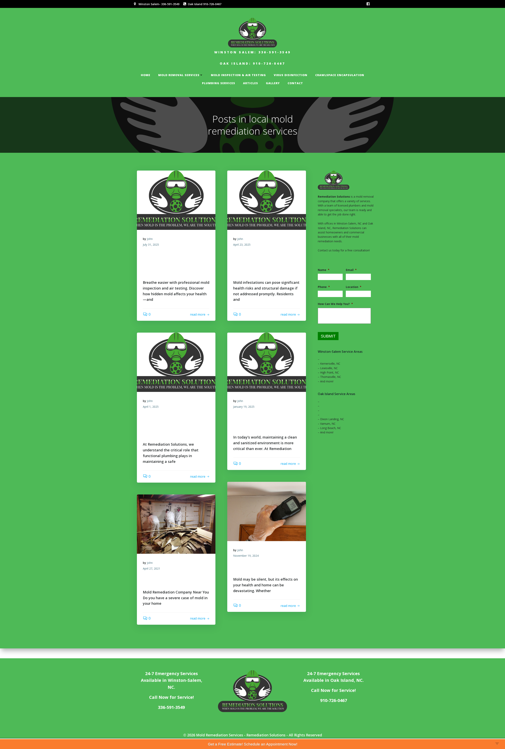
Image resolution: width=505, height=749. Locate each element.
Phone (324, 287)
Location (353, 287)
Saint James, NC (330, 406)
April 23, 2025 (242, 244)
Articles (250, 83)
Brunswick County (331, 401)
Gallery (273, 83)
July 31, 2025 (151, 244)
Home (145, 75)
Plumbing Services (218, 83)
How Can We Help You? (335, 304)
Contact (295, 83)
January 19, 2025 (243, 406)
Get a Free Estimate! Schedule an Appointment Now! (252, 744)
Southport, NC (329, 415)
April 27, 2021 (151, 568)
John (150, 239)
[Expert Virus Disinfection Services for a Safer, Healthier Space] (266, 362)
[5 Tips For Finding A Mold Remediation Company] (176, 524)
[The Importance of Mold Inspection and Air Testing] (266, 511)
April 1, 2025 (151, 406)
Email (351, 270)
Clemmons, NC (329, 359)
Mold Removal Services (178, 75)
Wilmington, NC (330, 410)
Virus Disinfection (290, 75)
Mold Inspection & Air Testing (238, 75)
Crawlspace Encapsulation (339, 75)
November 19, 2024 (246, 556)
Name (323, 270)
